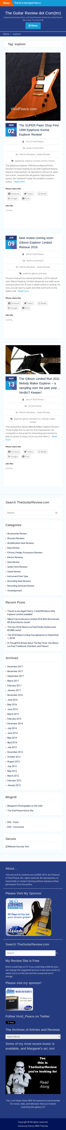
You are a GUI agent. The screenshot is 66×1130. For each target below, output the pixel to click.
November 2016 (15, 695)
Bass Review (13, 548)
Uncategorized (14, 590)
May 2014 (12, 738)
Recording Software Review (20, 586)
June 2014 (12, 733)
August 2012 (13, 761)
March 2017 (13, 681)
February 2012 (14, 780)
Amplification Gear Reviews (20, 543)
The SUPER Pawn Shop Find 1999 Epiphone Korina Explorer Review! (39, 130)
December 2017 (15, 666)
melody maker (48, 419)
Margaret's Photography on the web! (25, 806)
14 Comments (35, 406)
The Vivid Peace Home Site (20, 810)
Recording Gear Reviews (19, 581)
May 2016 (12, 704)
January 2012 (14, 785)
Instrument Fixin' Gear (17, 576)
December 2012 (15, 752)
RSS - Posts (13, 822)
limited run (35, 419)
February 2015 (14, 719)
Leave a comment (34, 148)
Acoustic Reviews (15, 538)
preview (43, 273)
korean (37, 161)
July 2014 (12, 728)
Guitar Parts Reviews (17, 567)
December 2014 (15, 723)
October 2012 (14, 757)
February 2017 (14, 685)
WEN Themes (41, 1126)
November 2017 (15, 671)
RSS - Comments (15, 827)
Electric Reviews (27, 154)
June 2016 (12, 700)
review (51, 161)
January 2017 (14, 690)
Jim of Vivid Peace (35, 141)
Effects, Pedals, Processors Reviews (25, 552)
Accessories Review (17, 533)
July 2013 (12, 747)
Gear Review (13, 562)
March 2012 (13, 776)
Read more (19, 181)
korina (44, 161)
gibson (35, 273)
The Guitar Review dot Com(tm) (33, 13)
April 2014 (12, 742)
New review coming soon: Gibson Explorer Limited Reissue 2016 (36, 242)
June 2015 (12, 709)
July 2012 (12, 766)
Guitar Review (43, 154)
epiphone (19, 161)
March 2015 (13, 714)
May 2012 (12, 771)
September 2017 (15, 676)
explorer (29, 161)
